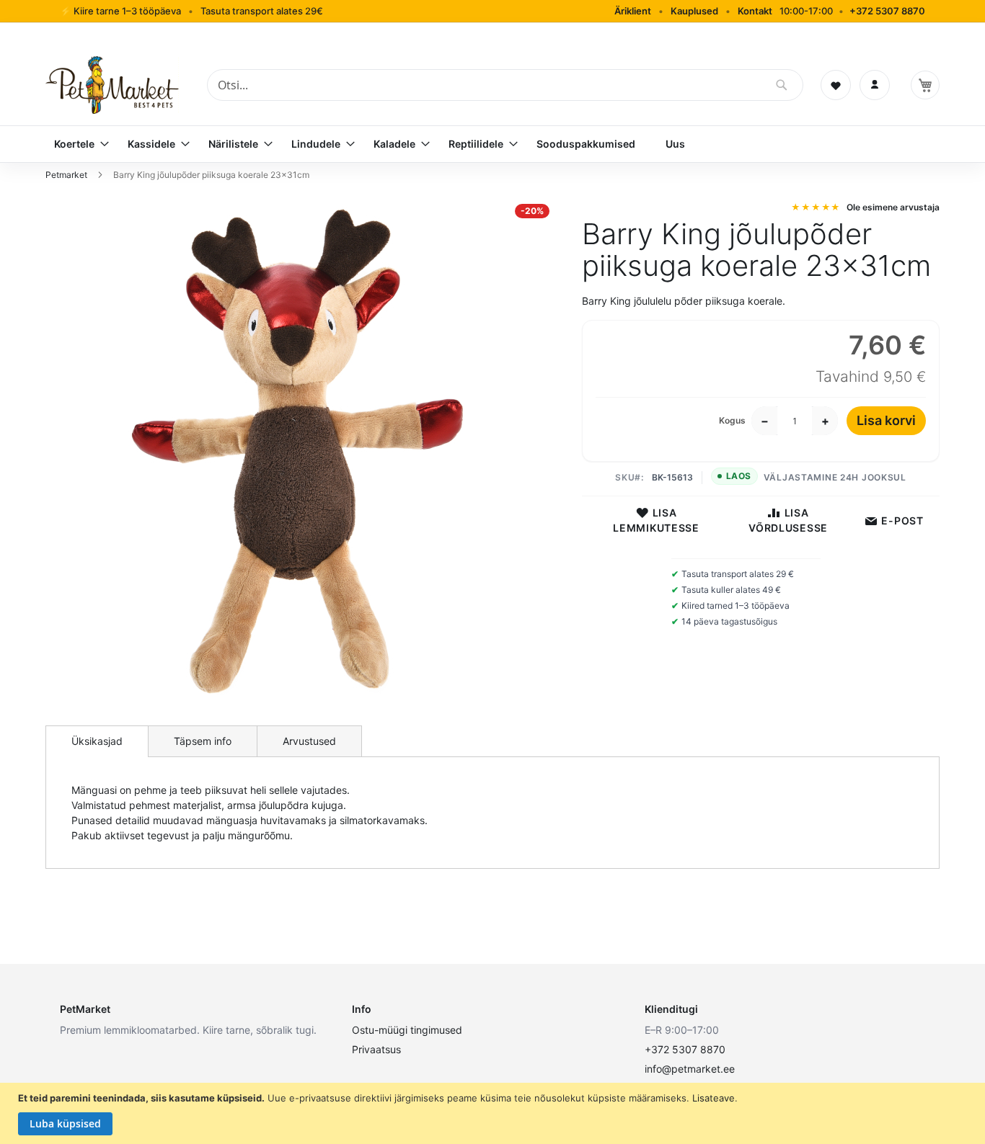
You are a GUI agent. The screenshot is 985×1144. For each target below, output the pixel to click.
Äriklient (632, 11)
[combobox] (505, 85)
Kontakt (755, 11)
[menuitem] (76, 144)
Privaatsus (376, 1049)
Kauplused (694, 11)
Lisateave (713, 1098)
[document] (494, 1113)
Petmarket (67, 174)
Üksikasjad (97, 741)
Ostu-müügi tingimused (407, 1030)
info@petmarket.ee (690, 1069)
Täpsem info (202, 741)
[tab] (97, 741)
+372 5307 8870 (887, 11)
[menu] (492, 144)
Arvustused (309, 741)
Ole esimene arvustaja (893, 207)
